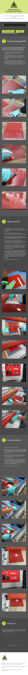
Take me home (16, 645)
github (3, 667)
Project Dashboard (8, 31)
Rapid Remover (17, 55)
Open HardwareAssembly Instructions (14, 10)
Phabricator (22, 666)
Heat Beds (20, 31)
